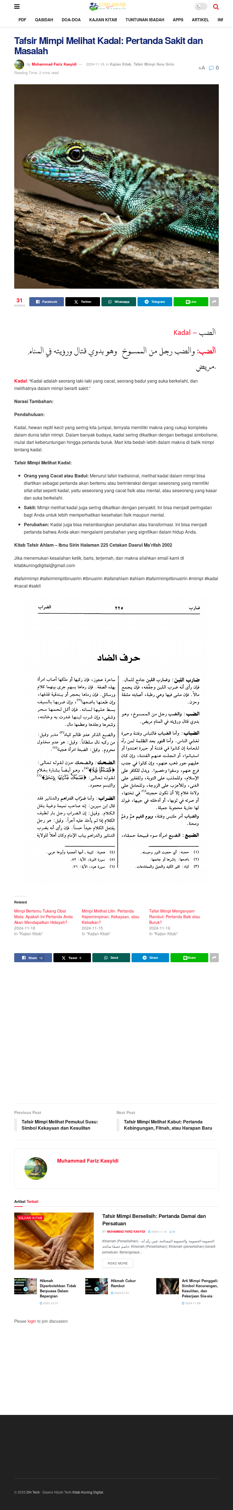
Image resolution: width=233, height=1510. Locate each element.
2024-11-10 (159, 1232)
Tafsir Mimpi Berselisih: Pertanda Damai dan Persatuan (154, 1219)
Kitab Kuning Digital (87, 1492)
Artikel (200, 19)
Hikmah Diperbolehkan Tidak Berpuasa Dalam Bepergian (58, 1288)
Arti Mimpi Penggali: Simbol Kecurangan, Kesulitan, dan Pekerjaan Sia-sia (200, 1288)
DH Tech (33, 1492)
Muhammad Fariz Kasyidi (54, 64)
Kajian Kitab (103, 19)
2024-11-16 (95, 64)
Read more (120, 1263)
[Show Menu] (17, 6)
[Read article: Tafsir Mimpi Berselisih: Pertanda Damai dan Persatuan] (54, 1241)
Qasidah (44, 19)
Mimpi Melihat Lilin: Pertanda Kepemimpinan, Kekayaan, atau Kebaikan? (110, 916)
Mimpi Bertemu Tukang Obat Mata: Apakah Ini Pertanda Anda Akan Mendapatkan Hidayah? (43, 916)
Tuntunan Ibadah (145, 19)
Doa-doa (71, 19)
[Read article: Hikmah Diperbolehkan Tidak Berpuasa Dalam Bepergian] (25, 1286)
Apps (178, 19)
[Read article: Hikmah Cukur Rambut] (96, 1286)
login (32, 1321)
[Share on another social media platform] (214, 301)
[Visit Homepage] (107, 6)
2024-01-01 (121, 1293)
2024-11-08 (192, 1303)
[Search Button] (216, 6)
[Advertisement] (116, 1033)
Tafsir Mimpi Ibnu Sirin (154, 64)
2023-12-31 (50, 1303)
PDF (22, 19)
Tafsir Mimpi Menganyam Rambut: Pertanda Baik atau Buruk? (174, 916)
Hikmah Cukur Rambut (123, 1283)
